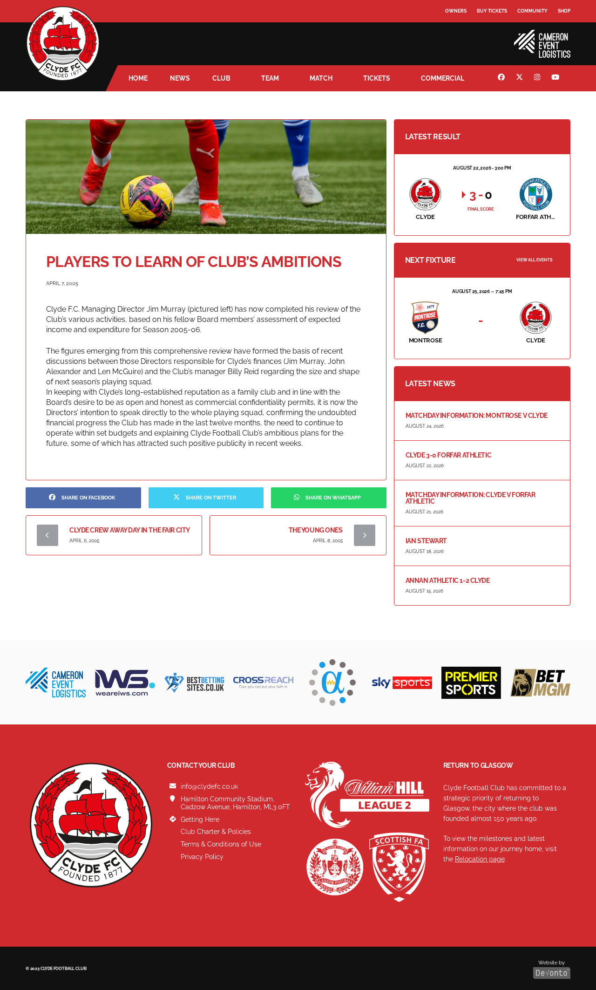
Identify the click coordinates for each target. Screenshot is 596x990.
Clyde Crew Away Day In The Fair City (129, 530)
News (180, 78)
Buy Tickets (492, 11)
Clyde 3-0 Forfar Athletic (449, 455)
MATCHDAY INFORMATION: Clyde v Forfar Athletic (470, 498)
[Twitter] (520, 78)
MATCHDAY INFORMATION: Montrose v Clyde (477, 415)
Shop (564, 11)
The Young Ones (316, 530)
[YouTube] (556, 78)
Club (221, 78)
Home (138, 78)
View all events (534, 260)
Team (270, 78)
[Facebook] (502, 78)
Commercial (442, 78)
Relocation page (480, 859)
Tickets (376, 78)
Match (321, 78)
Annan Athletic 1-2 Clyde (448, 580)
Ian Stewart (426, 541)
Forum (454, 30)
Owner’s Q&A (462, 37)
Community (532, 11)
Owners (456, 11)
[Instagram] (538, 78)
